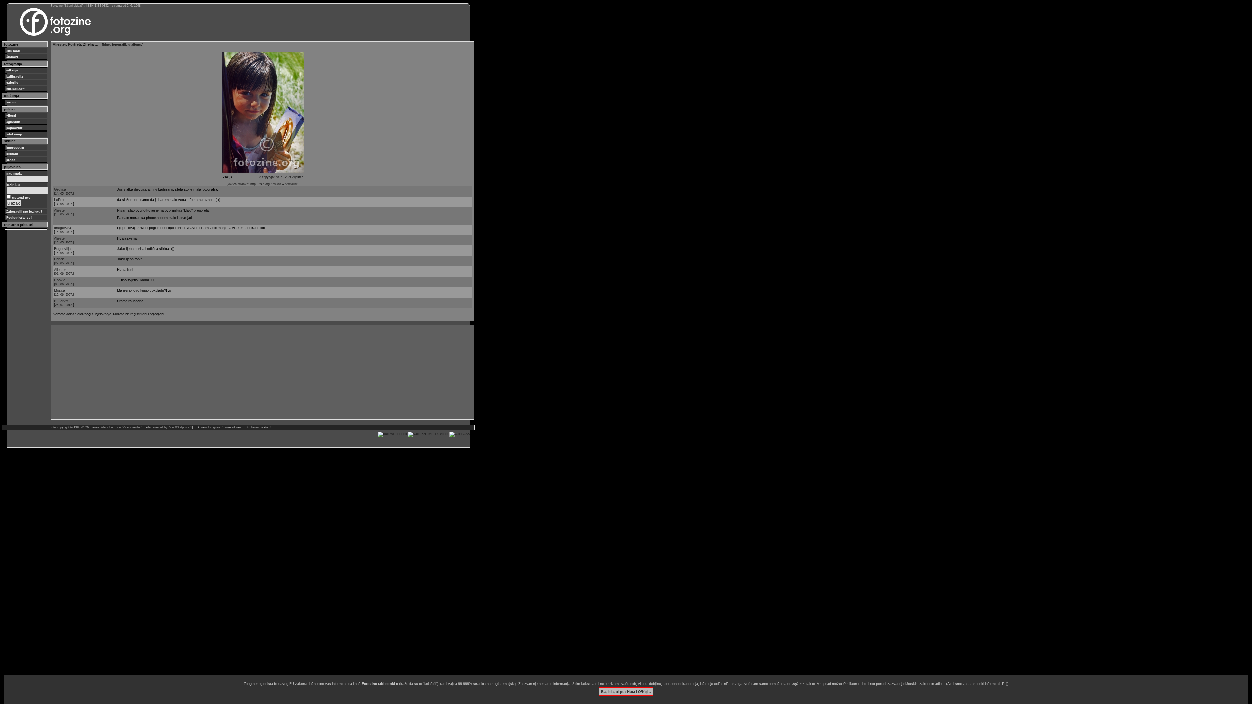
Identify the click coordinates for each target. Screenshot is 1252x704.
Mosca (59, 290)
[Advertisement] (248, 372)
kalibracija (14, 76)
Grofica (60, 189)
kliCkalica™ (15, 89)
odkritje (12, 70)
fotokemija (14, 134)
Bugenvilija (62, 249)
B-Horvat (61, 301)
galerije (12, 82)
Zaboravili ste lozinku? (24, 211)
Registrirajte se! (19, 217)
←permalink (290, 184)
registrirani (138, 314)
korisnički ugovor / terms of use (219, 427)
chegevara (62, 228)
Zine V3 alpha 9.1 (180, 427)
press (10, 160)
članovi (12, 57)
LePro (59, 200)
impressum (15, 147)
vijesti (11, 115)
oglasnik (13, 122)
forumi (11, 102)
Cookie (59, 280)
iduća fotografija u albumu (122, 44)
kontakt (12, 153)
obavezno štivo (260, 427)
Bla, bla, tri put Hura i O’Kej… (626, 691)
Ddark (59, 259)
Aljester (59, 44)
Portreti (74, 44)
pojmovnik (14, 128)
